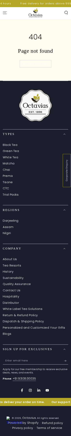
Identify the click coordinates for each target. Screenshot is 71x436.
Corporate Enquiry (66, 170)
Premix (8, 176)
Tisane (8, 182)
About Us (10, 259)
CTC (6, 188)
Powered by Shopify (23, 423)
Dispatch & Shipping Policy (23, 321)
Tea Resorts (12, 265)
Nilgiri (7, 233)
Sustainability (13, 278)
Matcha (8, 163)
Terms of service (49, 428)
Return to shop (36, 64)
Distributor (11, 303)
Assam (8, 227)
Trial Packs (11, 194)
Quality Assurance (17, 284)
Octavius (29, 418)
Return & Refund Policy (20, 315)
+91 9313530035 (24, 378)
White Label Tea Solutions (22, 309)
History (8, 271)
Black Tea (10, 145)
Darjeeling (11, 220)
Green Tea (11, 151)
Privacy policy (22, 428)
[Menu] (5, 13)
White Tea (10, 157)
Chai (6, 170)
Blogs (7, 334)
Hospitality (11, 296)
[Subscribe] (66, 361)
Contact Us (12, 290)
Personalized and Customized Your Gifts (34, 327)
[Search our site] (66, 13)
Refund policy (52, 423)
